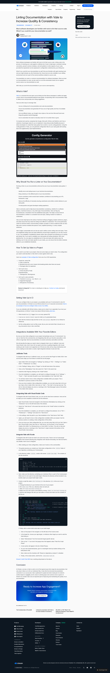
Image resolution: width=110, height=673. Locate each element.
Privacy (74, 667)
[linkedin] (91, 667)
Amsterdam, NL (80, 662)
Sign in (78, 5)
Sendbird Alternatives (19, 644)
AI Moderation (19, 633)
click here (52, 311)
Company (65, 9)
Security (78, 667)
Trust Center (58, 644)
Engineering (72, 9)
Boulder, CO (72, 662)
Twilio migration (17, 653)
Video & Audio (19, 628)
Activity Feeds (19, 631)
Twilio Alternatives (18, 651)
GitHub (36, 643)
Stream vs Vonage (18, 648)
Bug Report (79, 630)
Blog (17, 9)
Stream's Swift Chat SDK (23, 559)
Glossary (58, 640)
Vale (17, 95)
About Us (58, 626)
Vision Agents (19, 636)
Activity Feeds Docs (39, 630)
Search (89, 9)
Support (78, 628)
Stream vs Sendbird (18, 641)
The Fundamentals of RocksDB (24, 610)
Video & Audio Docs (39, 628)
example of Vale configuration (30, 257)
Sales (78, 626)
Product (78, 9)
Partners (58, 642)
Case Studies (58, 9)
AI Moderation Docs (39, 633)
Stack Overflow (38, 638)
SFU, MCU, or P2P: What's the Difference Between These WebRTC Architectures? (65, 611)
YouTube (37, 640)
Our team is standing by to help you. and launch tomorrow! (41, 289)
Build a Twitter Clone (39, 648)
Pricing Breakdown (18, 646)
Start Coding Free (88, 5)
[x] (83, 667)
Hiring (63, 622)
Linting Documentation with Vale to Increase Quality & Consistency (45, 610)
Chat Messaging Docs (40, 626)
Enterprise (58, 635)
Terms (70, 667)
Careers (57, 628)
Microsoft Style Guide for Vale (82, 37)
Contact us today (54, 288)
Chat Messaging (20, 626)
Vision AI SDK (68, 1)
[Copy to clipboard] (66, 459)
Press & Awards (59, 637)
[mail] (94, 667)
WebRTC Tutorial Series (40, 650)
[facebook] (87, 667)
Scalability (28, 25)
